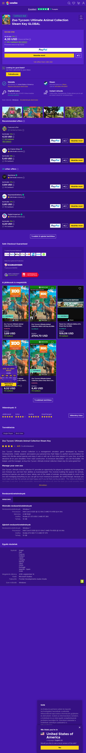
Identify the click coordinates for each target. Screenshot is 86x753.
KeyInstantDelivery (15, 195)
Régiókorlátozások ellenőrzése (18, 86)
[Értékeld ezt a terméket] (9, 446)
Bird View (19, 433)
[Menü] (3, 3)
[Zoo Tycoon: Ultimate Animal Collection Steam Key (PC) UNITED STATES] (15, 355)
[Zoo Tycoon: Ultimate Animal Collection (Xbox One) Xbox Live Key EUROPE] (43, 355)
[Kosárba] (79, 55)
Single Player (8, 433)
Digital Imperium (14, 214)
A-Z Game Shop (14, 149)
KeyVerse (11, 175)
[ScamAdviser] (13, 265)
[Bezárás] (79, 727)
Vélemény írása (76, 415)
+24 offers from (43, 62)
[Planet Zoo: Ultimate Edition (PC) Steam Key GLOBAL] (70, 301)
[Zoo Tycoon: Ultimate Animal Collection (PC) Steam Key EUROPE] (15, 301)
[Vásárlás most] (43, 50)
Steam (64, 84)
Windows (22, 582)
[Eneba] (11, 3)
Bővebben (43, 485)
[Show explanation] (24, 151)
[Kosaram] (78, 3)
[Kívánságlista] (73, 3)
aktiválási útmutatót (61, 86)
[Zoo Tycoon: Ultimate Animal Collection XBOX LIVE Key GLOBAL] (43, 301)
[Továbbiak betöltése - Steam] (46, 83)
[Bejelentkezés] (83, 3)
